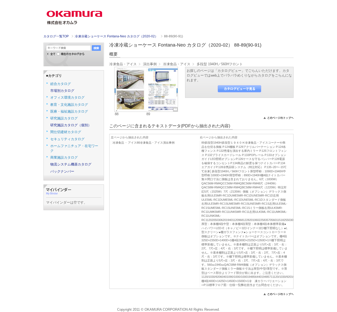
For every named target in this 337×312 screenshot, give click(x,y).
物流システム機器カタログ (70, 164)
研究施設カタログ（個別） (70, 125)
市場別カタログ (62, 91)
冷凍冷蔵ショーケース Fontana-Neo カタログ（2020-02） (117, 36)
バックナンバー (62, 171)
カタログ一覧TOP (56, 36)
